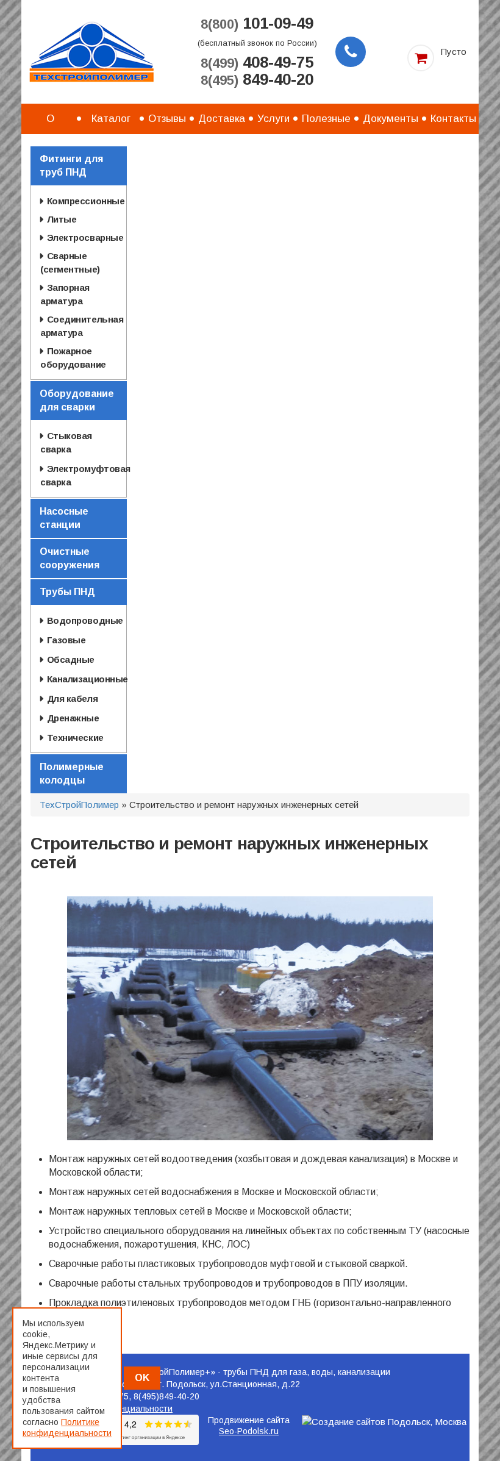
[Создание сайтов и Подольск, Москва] (384, 1422)
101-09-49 (257, 23)
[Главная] (91, 51)
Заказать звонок (350, 52)
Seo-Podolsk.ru (249, 1431)
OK (142, 1378)
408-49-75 (257, 62)
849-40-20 (257, 79)
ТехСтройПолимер (79, 804)
